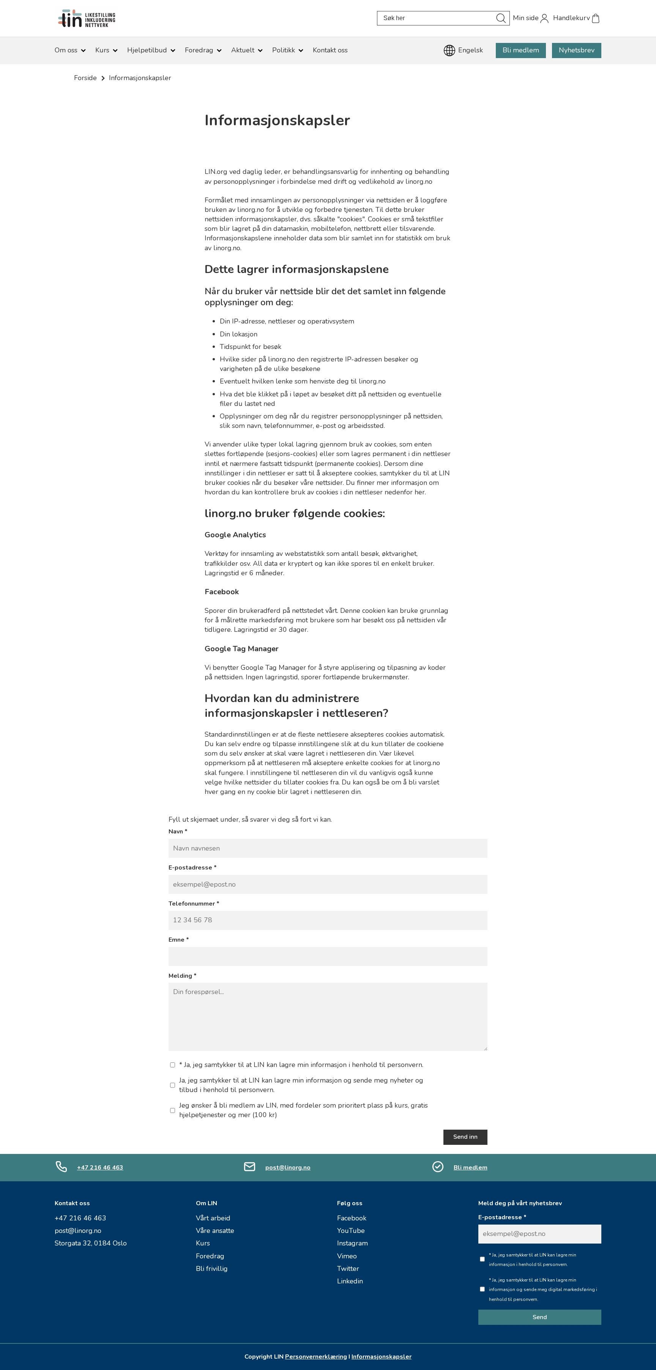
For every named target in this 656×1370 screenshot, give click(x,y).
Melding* (183, 976)
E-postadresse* (193, 868)
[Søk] (501, 18)
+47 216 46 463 (100, 1167)
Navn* (178, 832)
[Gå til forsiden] (216, 18)
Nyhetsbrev (576, 50)
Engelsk (470, 50)
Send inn (465, 1137)
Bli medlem (521, 50)
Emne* (179, 940)
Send (540, 1317)
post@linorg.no (288, 1167)
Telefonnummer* (194, 904)
